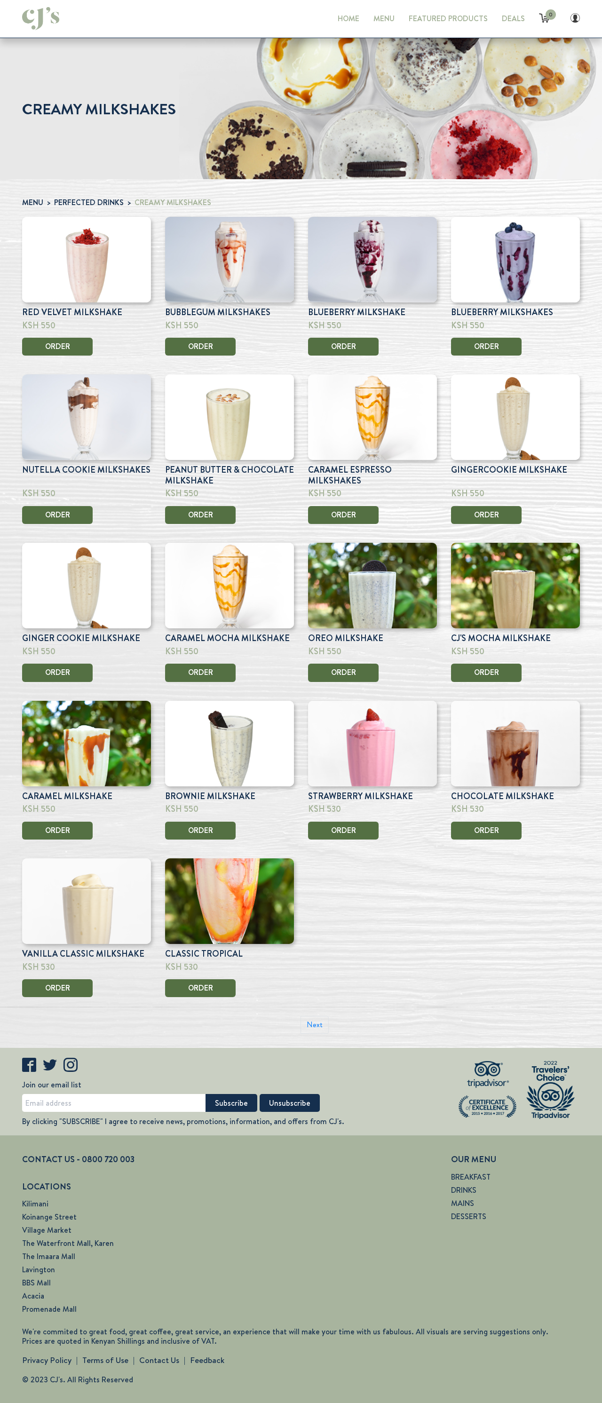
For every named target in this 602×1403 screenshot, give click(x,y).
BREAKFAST (471, 1177)
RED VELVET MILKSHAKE (72, 312)
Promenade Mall (49, 1309)
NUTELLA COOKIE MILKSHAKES (86, 470)
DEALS (513, 18)
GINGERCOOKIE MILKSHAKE (509, 470)
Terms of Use (105, 1360)
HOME (348, 18)
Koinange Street (49, 1217)
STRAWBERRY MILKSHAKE (360, 796)
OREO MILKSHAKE (345, 638)
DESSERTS (468, 1216)
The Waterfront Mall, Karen (68, 1243)
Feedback (207, 1360)
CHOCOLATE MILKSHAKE (502, 796)
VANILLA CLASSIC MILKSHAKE (83, 954)
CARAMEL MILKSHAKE (67, 796)
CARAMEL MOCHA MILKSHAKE (227, 638)
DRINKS (463, 1190)
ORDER (57, 346)
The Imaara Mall (48, 1256)
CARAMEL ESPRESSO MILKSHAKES (350, 475)
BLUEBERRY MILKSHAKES (502, 312)
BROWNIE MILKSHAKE (210, 796)
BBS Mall (36, 1283)
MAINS (462, 1203)
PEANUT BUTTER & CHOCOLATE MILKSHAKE (229, 475)
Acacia (33, 1296)
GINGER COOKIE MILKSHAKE (81, 638)
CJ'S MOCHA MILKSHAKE (501, 638)
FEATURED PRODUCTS (448, 18)
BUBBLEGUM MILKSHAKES (217, 312)
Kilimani (35, 1204)
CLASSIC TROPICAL (204, 954)
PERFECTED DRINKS (89, 202)
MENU (384, 18)
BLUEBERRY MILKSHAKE (356, 312)
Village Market (46, 1230)
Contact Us (159, 1360)
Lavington (38, 1270)
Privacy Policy (46, 1360)
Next (315, 1024)
